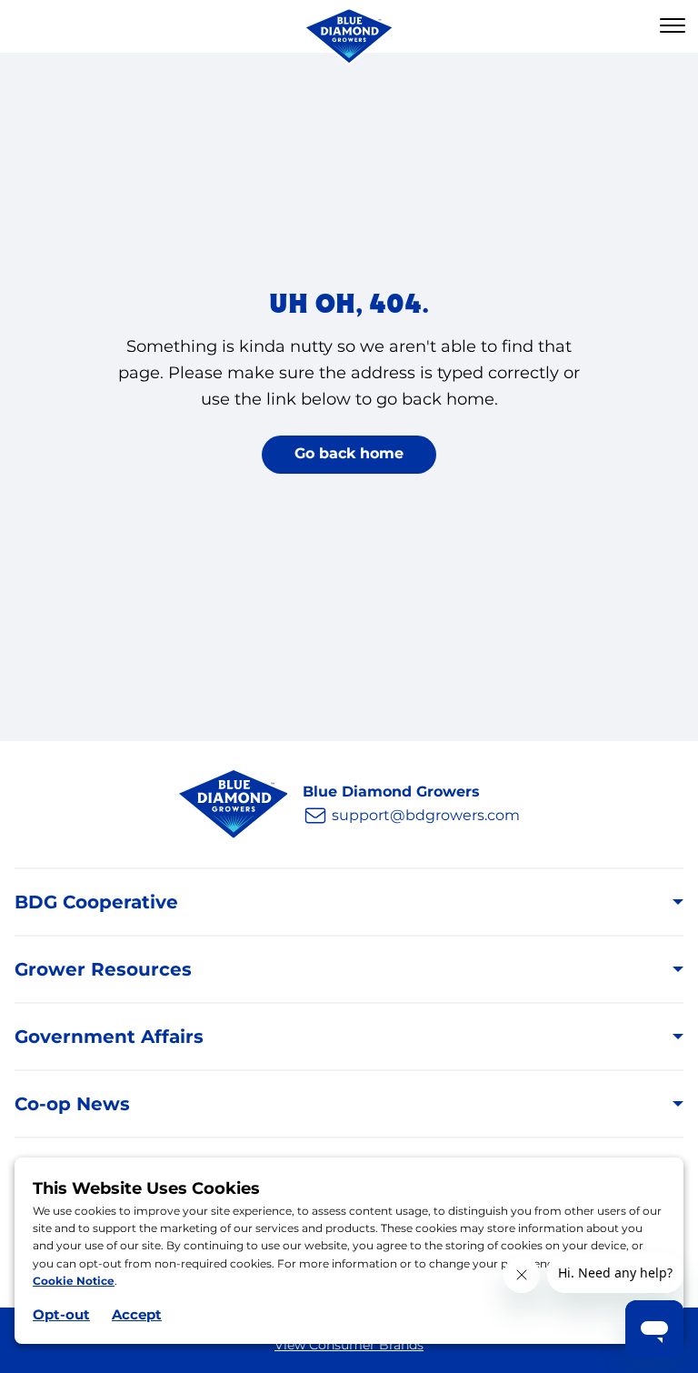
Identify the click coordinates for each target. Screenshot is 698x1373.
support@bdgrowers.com (426, 815)
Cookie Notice (74, 1281)
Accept (137, 1314)
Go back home (349, 453)
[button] (672, 26)
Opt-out (61, 1314)
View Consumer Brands (349, 1345)
